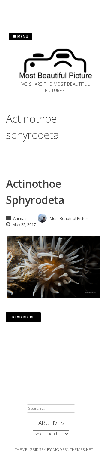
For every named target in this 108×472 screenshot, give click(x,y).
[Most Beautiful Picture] (55, 79)
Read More (23, 316)
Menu (22, 36)
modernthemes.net (73, 449)
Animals (20, 218)
